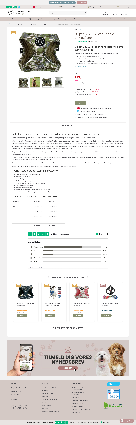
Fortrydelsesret (76, 412)
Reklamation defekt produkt (80, 400)
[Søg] (85, 12)
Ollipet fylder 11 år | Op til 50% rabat (62, 2)
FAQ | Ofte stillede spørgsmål (50, 387)
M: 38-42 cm (88, 95)
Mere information (80, 66)
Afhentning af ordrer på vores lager (82, 409)
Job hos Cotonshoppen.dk (49, 399)
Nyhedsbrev (45, 408)
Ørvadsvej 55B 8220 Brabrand (15, 396)
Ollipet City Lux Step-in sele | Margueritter (26, 304)
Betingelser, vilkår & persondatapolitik (77, 388)
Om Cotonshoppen (47, 393)
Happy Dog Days (46, 405)
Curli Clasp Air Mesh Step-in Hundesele (109, 304)
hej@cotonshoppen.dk (18, 388)
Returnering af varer (77, 403)
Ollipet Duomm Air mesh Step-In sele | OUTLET (52, 304)
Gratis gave (82, 2)
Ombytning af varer (77, 406)
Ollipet (80, 29)
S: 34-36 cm (88, 92)
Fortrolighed (75, 397)
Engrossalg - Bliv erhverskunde (50, 412)
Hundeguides (45, 390)
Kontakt (44, 402)
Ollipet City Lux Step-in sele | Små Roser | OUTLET (82, 304)
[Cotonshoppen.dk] (19, 12)
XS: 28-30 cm (89, 89)
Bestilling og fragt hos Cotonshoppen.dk (78, 393)
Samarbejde (45, 396)
